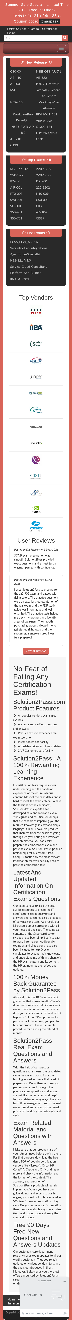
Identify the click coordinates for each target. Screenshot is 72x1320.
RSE (13, 90)
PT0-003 (16, 193)
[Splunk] (36, 443)
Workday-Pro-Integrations (28, 248)
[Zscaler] (36, 525)
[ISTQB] (36, 360)
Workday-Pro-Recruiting (23, 117)
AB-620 (41, 77)
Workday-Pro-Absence (49, 105)
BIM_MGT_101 (46, 114)
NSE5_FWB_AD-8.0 (23, 129)
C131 (40, 139)
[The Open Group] (36, 410)
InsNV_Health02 (47, 84)
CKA (39, 206)
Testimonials (15, 1303)
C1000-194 (44, 126)
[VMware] (36, 426)
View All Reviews (36, 651)
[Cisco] (36, 311)
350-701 (16, 218)
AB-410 (15, 77)
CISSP (40, 218)
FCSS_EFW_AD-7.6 (24, 242)
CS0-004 (16, 71)
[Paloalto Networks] (36, 393)
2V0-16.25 (17, 175)
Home (11, 1299)
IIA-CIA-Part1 (19, 279)
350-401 (16, 212)
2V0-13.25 (43, 169)
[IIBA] (36, 327)
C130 (14, 145)
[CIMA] (36, 459)
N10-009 (42, 193)
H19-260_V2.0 (46, 133)
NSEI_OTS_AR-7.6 (48, 71)
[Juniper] (36, 377)
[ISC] (36, 344)
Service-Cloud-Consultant (28, 266)
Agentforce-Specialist (25, 254)
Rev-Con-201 (19, 169)
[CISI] (36, 476)
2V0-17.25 (43, 175)
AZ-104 (41, 212)
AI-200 (15, 84)
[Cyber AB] (36, 492)
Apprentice (44, 120)
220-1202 (43, 187)
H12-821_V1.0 (20, 260)
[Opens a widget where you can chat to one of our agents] (45, 1297)
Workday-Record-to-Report (48, 93)
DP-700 (41, 181)
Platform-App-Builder (25, 272)
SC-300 (15, 206)
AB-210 (15, 139)
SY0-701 (16, 200)
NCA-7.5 (16, 102)
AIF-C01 (16, 187)
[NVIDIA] (36, 509)
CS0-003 (42, 200)
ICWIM (15, 181)
